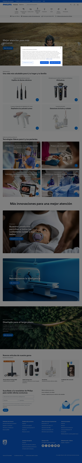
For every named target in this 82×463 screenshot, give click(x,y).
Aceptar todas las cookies (55, 62)
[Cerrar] (60, 47)
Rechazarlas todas (44, 62)
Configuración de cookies (28, 62)
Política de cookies (49, 59)
